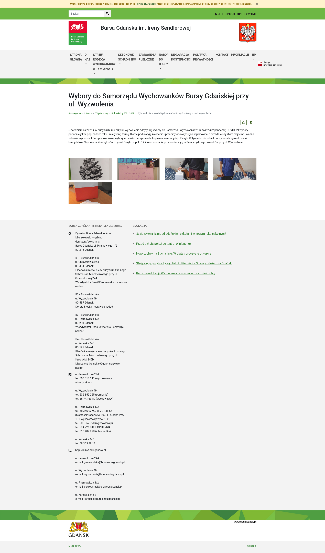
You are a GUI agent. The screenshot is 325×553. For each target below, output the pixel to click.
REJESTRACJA (226, 14)
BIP (254, 54)
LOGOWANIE (248, 14)
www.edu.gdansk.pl (245, 521)
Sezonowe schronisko (127, 57)
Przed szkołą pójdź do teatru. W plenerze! (163, 243)
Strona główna (76, 57)
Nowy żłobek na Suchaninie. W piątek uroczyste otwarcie (173, 253)
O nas (87, 57)
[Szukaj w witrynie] (107, 13)
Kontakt (221, 54)
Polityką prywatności (146, 4)
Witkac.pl (251, 545)
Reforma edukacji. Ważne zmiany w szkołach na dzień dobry (175, 273)
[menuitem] (87, 64)
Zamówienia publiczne (147, 57)
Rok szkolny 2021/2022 (123, 113)
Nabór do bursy (163, 59)
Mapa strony (75, 545)
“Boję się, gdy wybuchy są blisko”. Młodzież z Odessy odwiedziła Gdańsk (184, 263)
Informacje (240, 54)
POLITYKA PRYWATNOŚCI (203, 57)
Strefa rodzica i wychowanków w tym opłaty (104, 62)
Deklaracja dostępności (180, 57)
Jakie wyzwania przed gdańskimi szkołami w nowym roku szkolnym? (181, 233)
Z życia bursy (101, 113)
